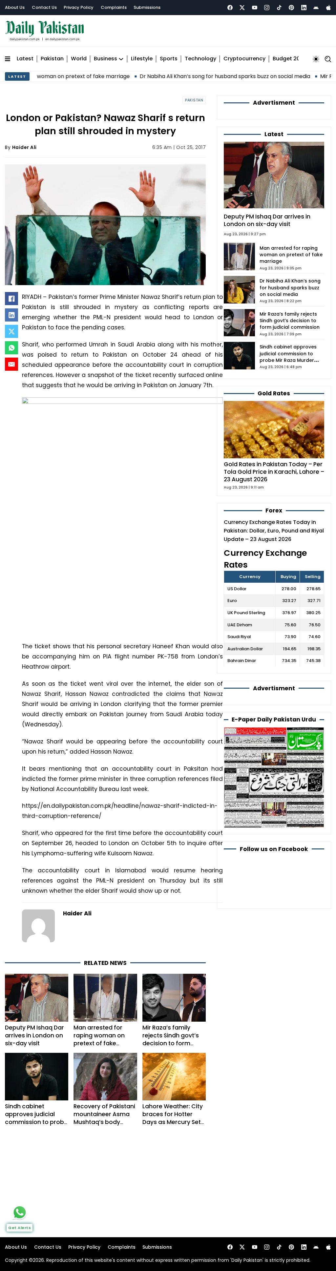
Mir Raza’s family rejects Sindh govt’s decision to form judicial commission (171, 1039)
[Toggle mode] (316, 59)
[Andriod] (316, 7)
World (79, 58)
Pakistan (52, 58)
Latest (25, 58)
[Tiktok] (279, 7)
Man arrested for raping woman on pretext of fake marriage (99, 1039)
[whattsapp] (19, 1212)
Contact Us (44, 7)
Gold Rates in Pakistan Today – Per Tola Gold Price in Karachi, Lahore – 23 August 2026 (274, 471)
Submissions (147, 7)
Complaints (114, 7)
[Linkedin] (303, 7)
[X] (11, 331)
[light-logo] (46, 31)
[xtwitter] (242, 7)
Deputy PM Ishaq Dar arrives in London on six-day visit (34, 1035)
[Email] (11, 364)
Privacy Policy (79, 7)
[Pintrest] (291, 7)
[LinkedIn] (11, 315)
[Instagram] (266, 7)
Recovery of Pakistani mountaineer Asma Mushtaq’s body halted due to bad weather (104, 1122)
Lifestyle (142, 58)
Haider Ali (24, 147)
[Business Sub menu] (121, 59)
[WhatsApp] (11, 347)
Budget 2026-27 (294, 58)
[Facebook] (230, 7)
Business (105, 58)
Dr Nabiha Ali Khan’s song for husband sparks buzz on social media (195, 76)
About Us (15, 7)
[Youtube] (254, 7)
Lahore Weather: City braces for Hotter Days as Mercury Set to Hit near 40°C (172, 1118)
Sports (169, 58)
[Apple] (328, 7)
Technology (200, 58)
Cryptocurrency (244, 58)
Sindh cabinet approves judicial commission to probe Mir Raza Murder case (36, 1118)
